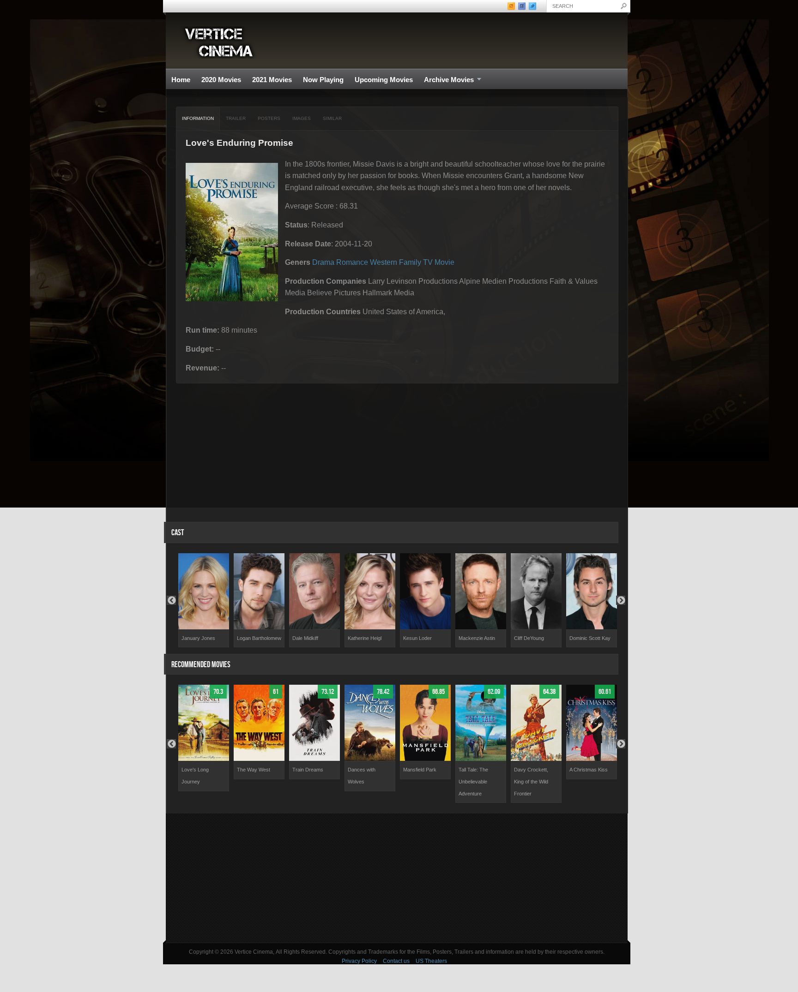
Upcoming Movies (384, 80)
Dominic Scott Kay (590, 638)
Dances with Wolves (361, 775)
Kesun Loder (417, 638)
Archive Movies (446, 80)
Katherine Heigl (364, 638)
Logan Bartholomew (259, 638)
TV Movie (438, 262)
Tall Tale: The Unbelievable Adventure (473, 781)
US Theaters (431, 961)
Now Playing (323, 80)
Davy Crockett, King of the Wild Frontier (531, 781)
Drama (323, 262)
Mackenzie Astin (477, 638)
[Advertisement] (397, 878)
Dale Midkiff (305, 638)
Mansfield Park (419, 769)
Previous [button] (171, 600)
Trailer (236, 118)
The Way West (253, 769)
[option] (203, 600)
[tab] (198, 118)
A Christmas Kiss (588, 769)
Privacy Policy (359, 961)
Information (198, 118)
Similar (332, 118)
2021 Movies (272, 80)
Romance (352, 262)
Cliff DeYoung (529, 638)
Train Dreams (307, 769)
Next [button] (620, 600)
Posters (269, 118)
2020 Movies (221, 80)
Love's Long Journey (195, 775)
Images (301, 118)
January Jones (198, 638)
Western (383, 262)
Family (410, 262)
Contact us (396, 961)
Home (180, 80)
